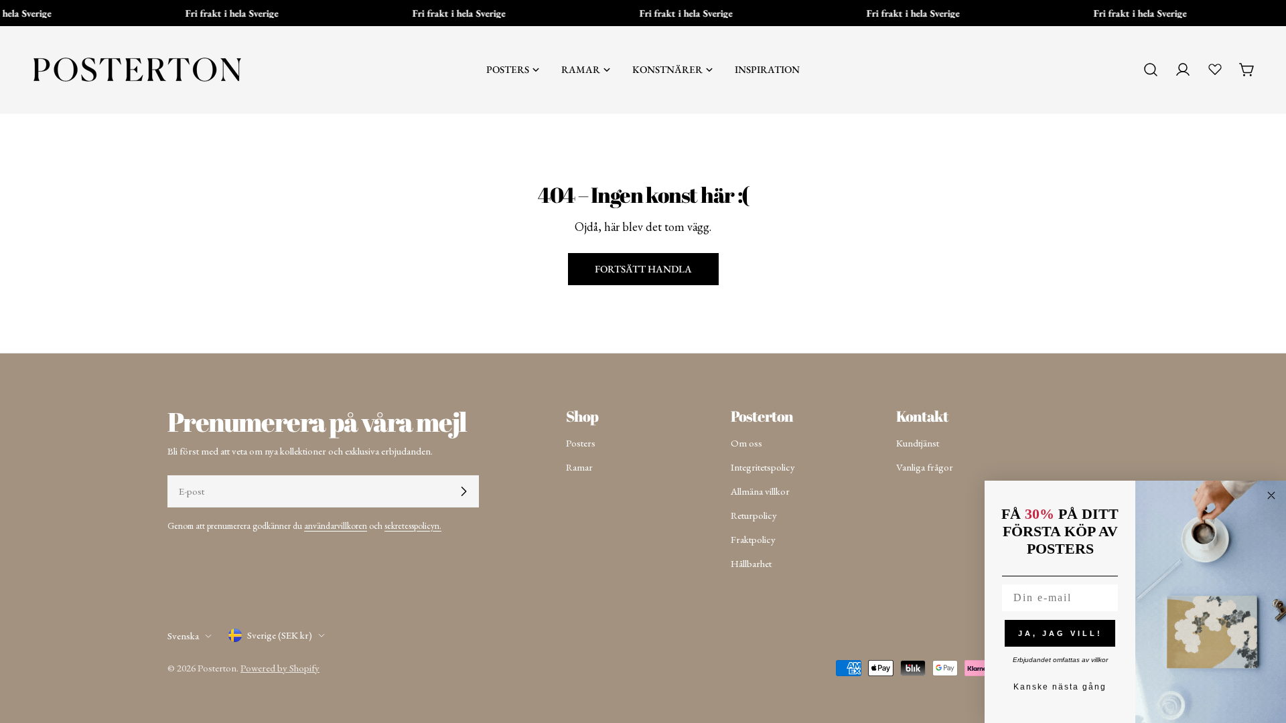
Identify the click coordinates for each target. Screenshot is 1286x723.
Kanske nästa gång (1059, 687)
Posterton (217, 667)
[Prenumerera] (463, 491)
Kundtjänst (917, 442)
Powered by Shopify (279, 667)
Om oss (746, 442)
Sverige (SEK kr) (279, 635)
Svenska (183, 635)
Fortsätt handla (643, 268)
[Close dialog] (1271, 495)
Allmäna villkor (760, 491)
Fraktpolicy (753, 539)
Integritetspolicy (763, 467)
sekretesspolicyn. (412, 525)
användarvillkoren (335, 525)
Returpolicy (754, 515)
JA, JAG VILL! (1060, 633)
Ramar (579, 467)
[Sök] (1150, 69)
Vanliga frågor (924, 467)
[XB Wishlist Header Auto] (1215, 69)
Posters (580, 442)
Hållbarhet (751, 563)
